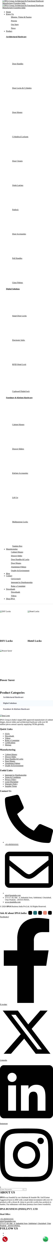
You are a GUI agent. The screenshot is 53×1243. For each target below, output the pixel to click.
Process (14, 21)
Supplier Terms (11, 786)
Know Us (10, 14)
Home (8, 12)
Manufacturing (12, 549)
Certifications (10, 743)
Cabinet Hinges (17, 552)
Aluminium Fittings (18, 567)
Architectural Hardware (16, 37)
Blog (8, 573)
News (13, 28)
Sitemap (8, 745)
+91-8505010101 (7, 1219)
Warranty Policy (11, 784)
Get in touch (16, 579)
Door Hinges (16, 563)
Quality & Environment (20, 571)
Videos (13, 596)
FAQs (7, 734)
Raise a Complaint (18, 586)
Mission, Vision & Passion (21, 17)
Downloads (10, 589)
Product (9, 31)
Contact (9, 576)
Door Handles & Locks (20, 559)
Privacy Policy (10, 780)
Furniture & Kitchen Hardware (19, 398)
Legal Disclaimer (11, 782)
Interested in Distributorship (22, 582)
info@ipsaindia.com (8, 1221)
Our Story (15, 24)
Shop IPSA (10, 599)
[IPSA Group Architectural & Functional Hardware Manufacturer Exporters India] (27, 2)
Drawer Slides (16, 556)
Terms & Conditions (13, 777)
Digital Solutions (13, 289)
